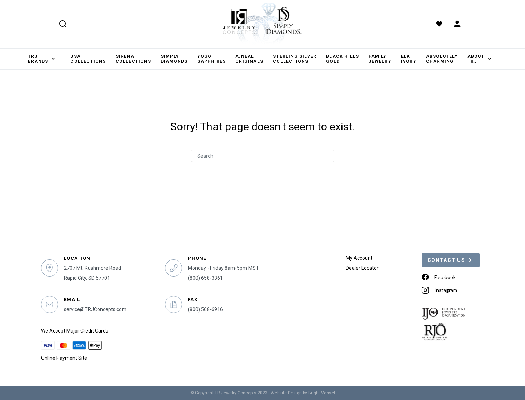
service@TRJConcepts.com (95, 309)
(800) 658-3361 (205, 278)
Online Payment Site (64, 358)
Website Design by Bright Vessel (303, 392)
